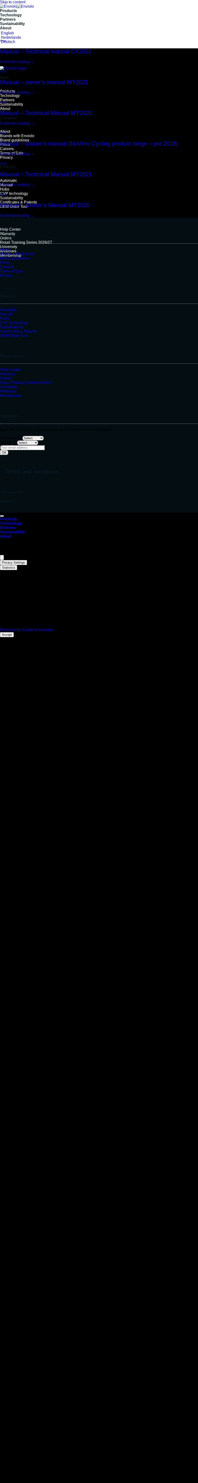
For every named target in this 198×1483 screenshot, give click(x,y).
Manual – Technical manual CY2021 (45, 51)
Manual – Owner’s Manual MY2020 (45, 205)
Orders (6, 378)
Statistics (8, 567)
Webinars (8, 391)
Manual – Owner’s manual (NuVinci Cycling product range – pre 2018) (89, 143)
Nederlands (10, 37)
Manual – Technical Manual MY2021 (46, 174)
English (7, 33)
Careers (7, 149)
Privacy (6, 157)
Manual (6, 314)
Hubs (4, 189)
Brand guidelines (14, 258)
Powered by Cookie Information (27, 630)
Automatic (8, 180)
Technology (11, 15)
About (5, 28)
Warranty (7, 234)
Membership (10, 396)
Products (8, 11)
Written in (8, 442)
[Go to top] (2, 516)
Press (5, 263)
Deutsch (7, 42)
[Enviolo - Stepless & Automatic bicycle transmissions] (17, 6)
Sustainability (12, 24)
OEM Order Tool (14, 336)
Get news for (10, 438)
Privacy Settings (13, 562)
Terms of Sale (11, 271)
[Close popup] (2, 557)
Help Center (10, 229)
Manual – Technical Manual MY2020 (46, 113)
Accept (7, 634)
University (8, 247)
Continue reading (17, 62)
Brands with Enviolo (17, 136)
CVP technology (14, 193)
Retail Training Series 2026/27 (26, 242)
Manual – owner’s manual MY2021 (44, 82)
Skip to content (12, 2)
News (3, 40)
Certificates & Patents (18, 331)
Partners (8, 19)
